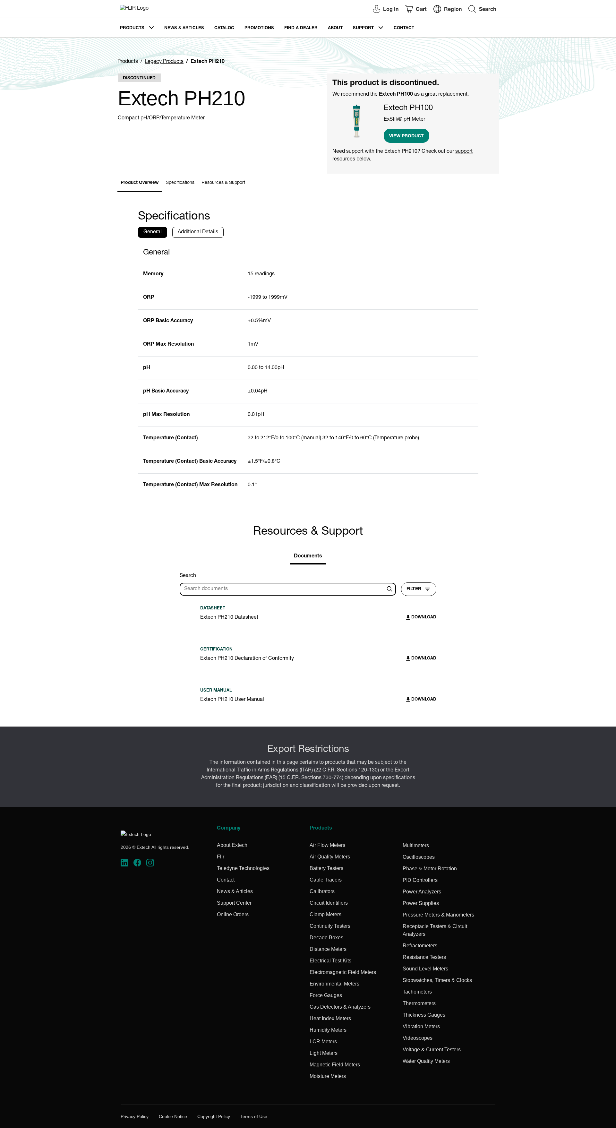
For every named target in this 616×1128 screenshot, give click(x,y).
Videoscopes (417, 1038)
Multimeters (416, 845)
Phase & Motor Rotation (430, 868)
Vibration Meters (421, 1026)
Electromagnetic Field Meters (343, 972)
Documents (308, 556)
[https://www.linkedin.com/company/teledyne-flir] (124, 863)
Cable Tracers (326, 880)
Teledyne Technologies (243, 868)
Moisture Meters (328, 1076)
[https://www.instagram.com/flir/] (150, 863)
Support (363, 28)
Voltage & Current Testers (432, 1049)
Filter (413, 589)
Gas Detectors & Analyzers (340, 1007)
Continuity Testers (330, 926)
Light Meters (324, 1053)
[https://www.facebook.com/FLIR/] (137, 863)
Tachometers (417, 992)
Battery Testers (326, 868)
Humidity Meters (328, 1030)
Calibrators (322, 891)
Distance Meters (328, 949)
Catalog (224, 28)
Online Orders (233, 914)
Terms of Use (253, 1116)
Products (132, 28)
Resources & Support (223, 183)
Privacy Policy (135, 1116)
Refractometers (420, 945)
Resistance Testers (424, 957)
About (335, 28)
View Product (406, 136)
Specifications (180, 183)
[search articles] (390, 589)
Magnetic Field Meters (335, 1064)
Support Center (234, 903)
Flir (220, 856)
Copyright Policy (213, 1116)
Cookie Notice (173, 1116)
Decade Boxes (326, 937)
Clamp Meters (325, 914)
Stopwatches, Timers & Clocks (437, 980)
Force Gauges (326, 995)
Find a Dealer (301, 28)
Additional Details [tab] (198, 232)
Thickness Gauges (424, 1015)
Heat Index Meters (330, 1018)
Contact (404, 28)
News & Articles (184, 28)
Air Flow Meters (327, 845)
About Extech (232, 845)
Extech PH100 (396, 94)
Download (423, 618)
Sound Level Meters (425, 968)
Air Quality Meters (330, 856)
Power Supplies (421, 903)
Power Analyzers (422, 891)
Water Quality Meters (426, 1061)
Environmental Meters (334, 983)
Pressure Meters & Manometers (438, 914)
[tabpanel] (308, 370)
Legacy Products (164, 62)
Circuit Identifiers (329, 903)
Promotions (259, 28)
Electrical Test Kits (330, 960)
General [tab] (152, 232)
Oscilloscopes (419, 857)
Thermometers (419, 1003)
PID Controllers (420, 880)
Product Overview (139, 183)
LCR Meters (323, 1041)
